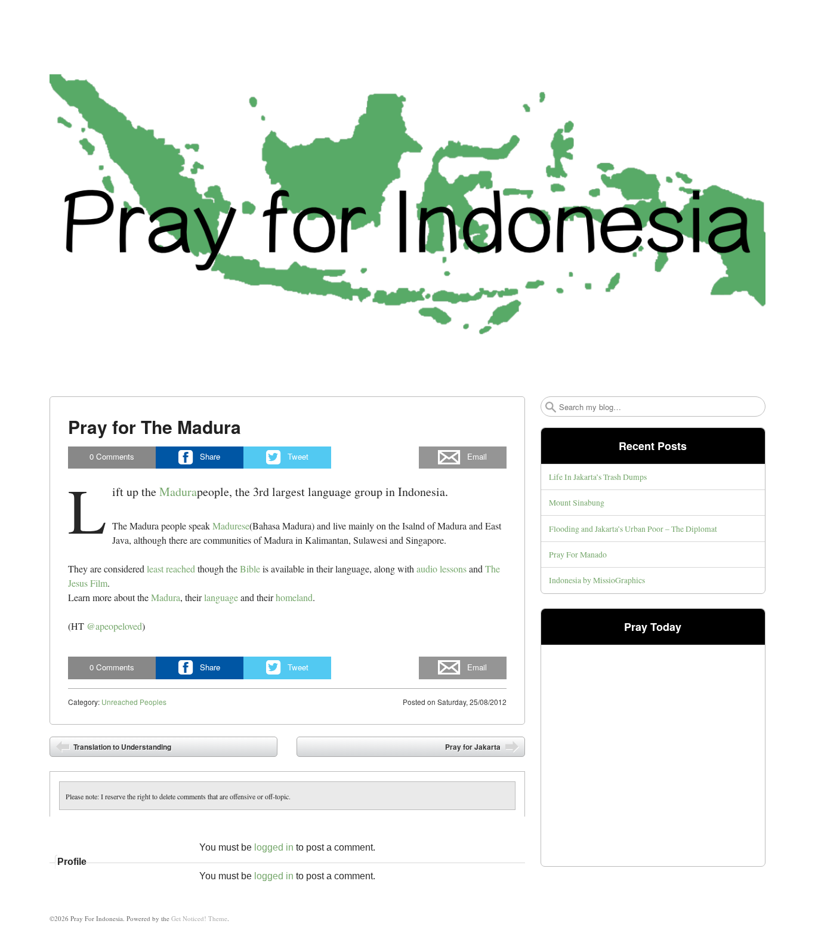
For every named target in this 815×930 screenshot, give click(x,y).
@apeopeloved (114, 626)
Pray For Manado (578, 554)
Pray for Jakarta (473, 746)
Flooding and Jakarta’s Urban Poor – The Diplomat (633, 528)
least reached (171, 568)
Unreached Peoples (133, 702)
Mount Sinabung (576, 502)
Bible (250, 568)
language (221, 597)
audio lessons (441, 568)
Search (550, 407)
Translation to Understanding (121, 746)
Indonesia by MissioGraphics (597, 580)
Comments (111, 456)
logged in (274, 847)
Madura (178, 492)
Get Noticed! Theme (199, 918)
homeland (294, 597)
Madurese (230, 525)
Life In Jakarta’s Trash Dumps (598, 476)
